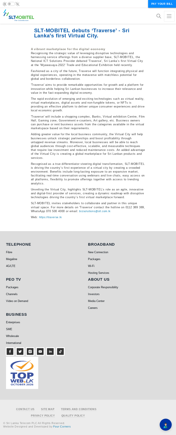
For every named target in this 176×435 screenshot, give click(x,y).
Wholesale (12, 336)
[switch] (11, 4)
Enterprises (13, 322)
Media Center (96, 301)
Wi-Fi (91, 266)
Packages (94, 259)
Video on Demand (17, 301)
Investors (94, 294)
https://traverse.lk (50, 217)
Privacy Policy (43, 415)
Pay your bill (162, 3)
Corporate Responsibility (103, 287)
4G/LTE (10, 266)
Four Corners (62, 426)
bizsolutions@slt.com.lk (94, 211)
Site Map (47, 409)
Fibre (9, 252)
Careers (93, 307)
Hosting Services (98, 272)
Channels (12, 294)
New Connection (98, 252)
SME (9, 329)
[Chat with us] (166, 425)
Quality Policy (73, 415)
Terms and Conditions (79, 409)
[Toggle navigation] (169, 16)
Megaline (11, 259)
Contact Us (25, 409)
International (13, 343)
